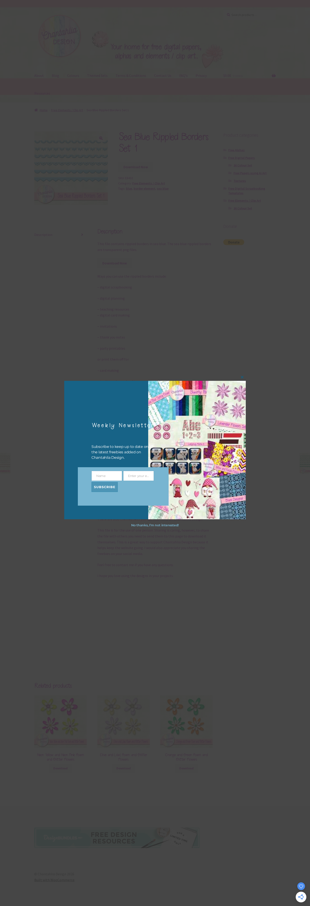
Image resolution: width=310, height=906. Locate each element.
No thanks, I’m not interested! (155, 525)
